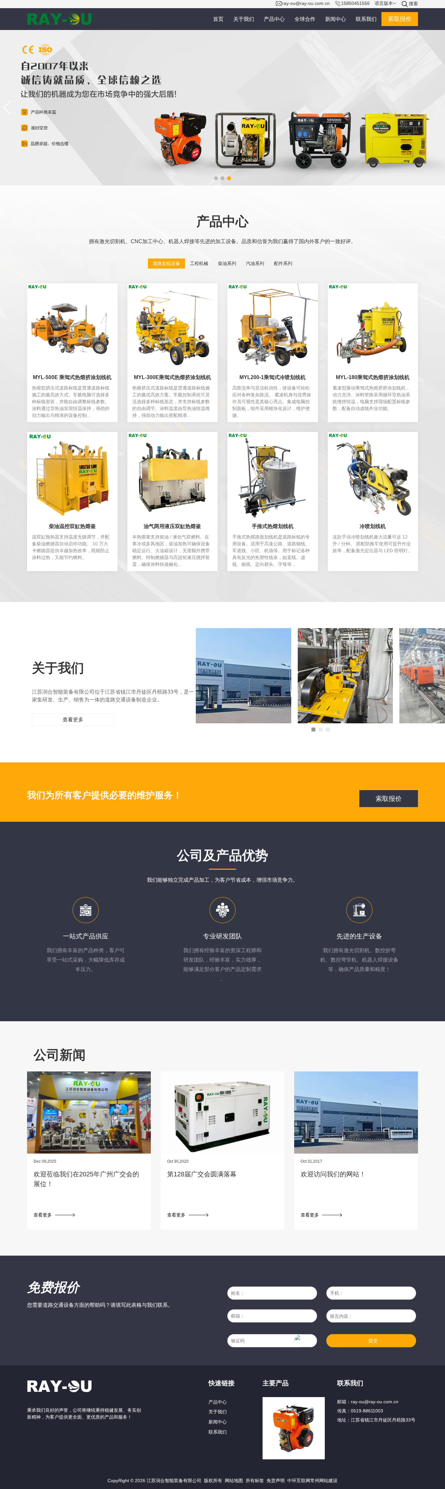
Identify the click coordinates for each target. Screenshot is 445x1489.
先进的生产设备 (359, 936)
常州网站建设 (323, 1480)
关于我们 (217, 1411)
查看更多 (73, 719)
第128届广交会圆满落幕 (202, 1174)
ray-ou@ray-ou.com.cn (374, 1401)
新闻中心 (217, 1421)
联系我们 (217, 1432)
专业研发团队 (222, 936)
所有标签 (255, 1480)
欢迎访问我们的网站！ (333, 1174)
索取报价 (399, 19)
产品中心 (217, 1402)
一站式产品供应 (85, 936)
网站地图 (234, 1480)
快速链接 (221, 1383)
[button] (7, 107)
